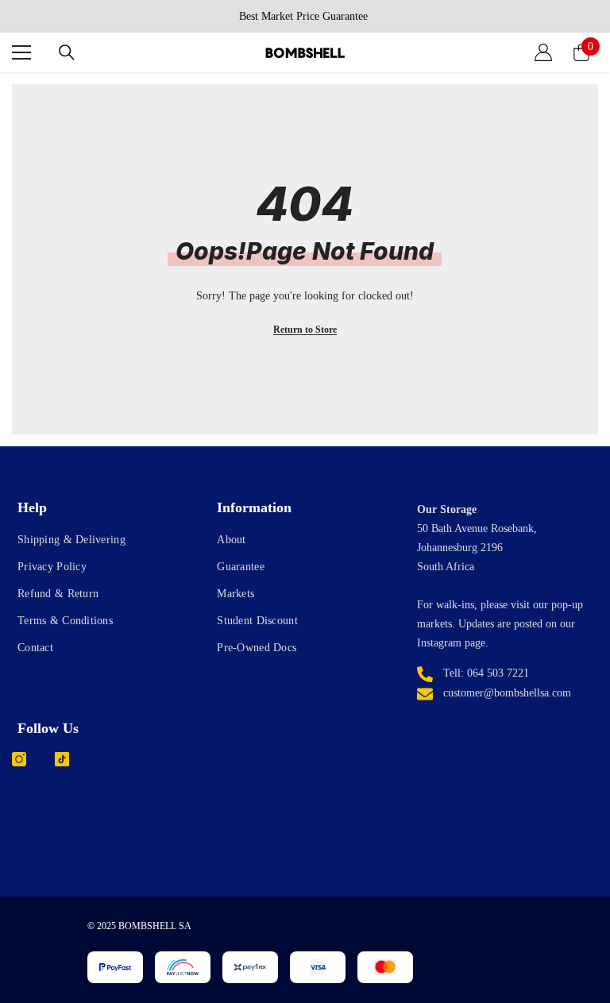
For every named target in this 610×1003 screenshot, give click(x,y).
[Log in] (543, 52)
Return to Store (305, 329)
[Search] (66, 52)
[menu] (21, 52)
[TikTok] (62, 759)
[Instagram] (19, 759)
